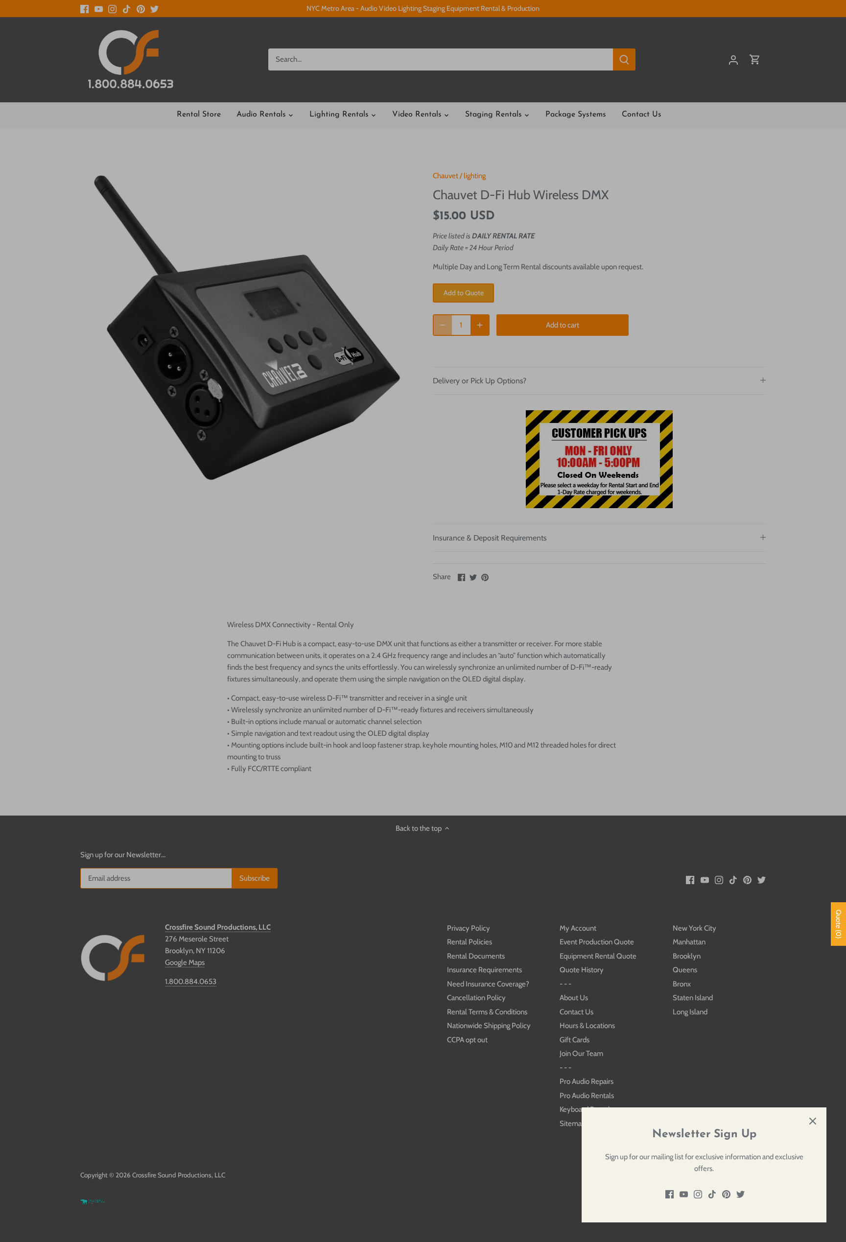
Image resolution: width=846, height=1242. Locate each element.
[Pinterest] (726, 1194)
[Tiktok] (712, 1194)
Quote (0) (838, 924)
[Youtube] (684, 1194)
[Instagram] (698, 1194)
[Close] (812, 1121)
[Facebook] (669, 1194)
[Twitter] (740, 1194)
